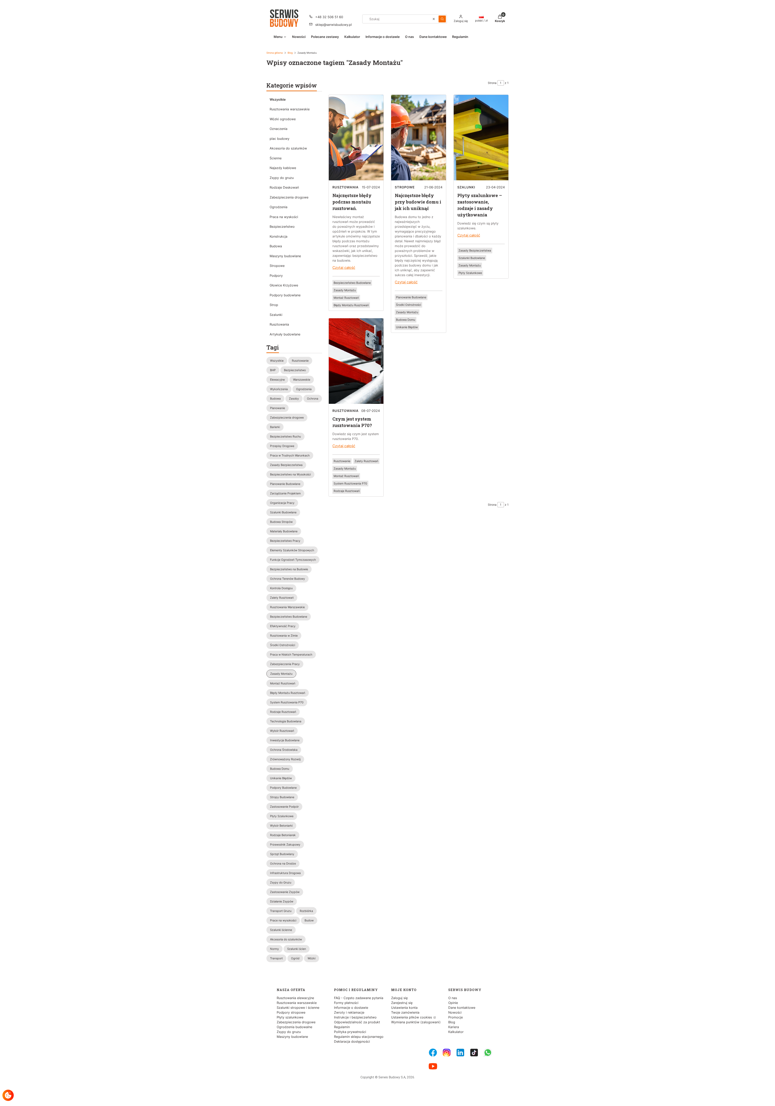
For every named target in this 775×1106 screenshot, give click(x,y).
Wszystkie (278, 99)
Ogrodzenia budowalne (294, 1027)
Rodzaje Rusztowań (347, 491)
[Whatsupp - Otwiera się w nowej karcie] (488, 1053)
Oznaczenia (278, 129)
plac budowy (279, 139)
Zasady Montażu (345, 290)
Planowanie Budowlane (411, 297)
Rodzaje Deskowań (284, 187)
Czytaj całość (343, 267)
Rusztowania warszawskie (290, 109)
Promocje (455, 1017)
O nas (452, 998)
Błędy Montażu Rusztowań (351, 305)
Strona (492, 83)
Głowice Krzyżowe (284, 285)
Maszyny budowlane (285, 256)
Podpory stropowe (291, 1012)
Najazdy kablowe (283, 168)
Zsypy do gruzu (282, 178)
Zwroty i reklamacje (349, 1012)
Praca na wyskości (284, 217)
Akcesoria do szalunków (288, 148)
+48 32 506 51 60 (329, 17)
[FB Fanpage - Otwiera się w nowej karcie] (433, 1053)
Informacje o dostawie (351, 1008)
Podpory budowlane (285, 295)
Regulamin (342, 1027)
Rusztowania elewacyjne (295, 998)
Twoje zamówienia (405, 1012)
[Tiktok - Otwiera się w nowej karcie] (474, 1053)
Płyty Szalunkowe (470, 273)
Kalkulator (456, 1032)
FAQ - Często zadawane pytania (358, 998)
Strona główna (274, 52)
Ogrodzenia (278, 207)
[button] (442, 19)
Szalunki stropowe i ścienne (298, 1008)
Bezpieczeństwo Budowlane (352, 282)
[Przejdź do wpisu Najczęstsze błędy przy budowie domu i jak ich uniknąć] (418, 180)
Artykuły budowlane (285, 334)
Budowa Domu (405, 319)
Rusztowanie (342, 461)
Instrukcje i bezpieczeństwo (355, 1017)
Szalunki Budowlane (472, 258)
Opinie (453, 1003)
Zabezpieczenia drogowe (289, 197)
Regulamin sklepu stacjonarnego (358, 1037)
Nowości (455, 1012)
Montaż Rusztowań (346, 297)
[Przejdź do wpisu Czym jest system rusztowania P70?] (356, 403)
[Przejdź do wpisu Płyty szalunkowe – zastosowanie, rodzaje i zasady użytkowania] (481, 180)
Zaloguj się (399, 998)
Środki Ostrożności (408, 304)
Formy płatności (346, 1003)
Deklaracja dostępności (352, 1041)
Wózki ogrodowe (283, 119)
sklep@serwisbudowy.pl (333, 25)
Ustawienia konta (404, 1008)
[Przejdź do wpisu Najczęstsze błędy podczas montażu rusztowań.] (356, 180)
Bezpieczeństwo (282, 227)
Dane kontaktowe (461, 1008)
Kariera (453, 1027)
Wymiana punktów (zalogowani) (416, 1022)
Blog (290, 52)
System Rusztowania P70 (350, 483)
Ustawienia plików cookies (412, 1017)
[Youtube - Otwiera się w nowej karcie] (433, 1066)
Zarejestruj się (402, 1003)
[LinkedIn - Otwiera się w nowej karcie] (460, 1053)
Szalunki (276, 315)
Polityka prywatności (350, 1032)
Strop (274, 305)
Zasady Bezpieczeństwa (475, 250)
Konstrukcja (278, 236)
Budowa (276, 246)
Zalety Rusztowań (366, 461)
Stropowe (277, 266)
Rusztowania (279, 324)
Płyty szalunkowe (290, 1017)
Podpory (276, 276)
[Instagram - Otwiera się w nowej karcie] (447, 1053)
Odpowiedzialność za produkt (357, 1022)
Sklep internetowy (386, 1100)
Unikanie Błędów (407, 327)
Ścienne (276, 158)
